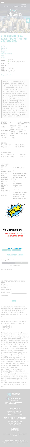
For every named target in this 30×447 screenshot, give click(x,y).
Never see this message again (15, 248)
